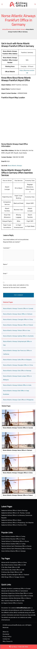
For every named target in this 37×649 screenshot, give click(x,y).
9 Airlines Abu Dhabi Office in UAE (11, 572)
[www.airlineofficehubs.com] (18, 4)
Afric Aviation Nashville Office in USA (12, 601)
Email (5, 273)
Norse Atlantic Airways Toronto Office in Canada (18, 308)
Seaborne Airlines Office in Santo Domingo (14, 510)
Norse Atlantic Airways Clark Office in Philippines (18, 400)
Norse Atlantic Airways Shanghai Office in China (18, 365)
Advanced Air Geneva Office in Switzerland (14, 591)
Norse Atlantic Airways (19, 29)
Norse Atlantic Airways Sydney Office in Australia (18, 336)
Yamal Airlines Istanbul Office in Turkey (13, 544)
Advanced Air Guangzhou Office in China (14, 562)
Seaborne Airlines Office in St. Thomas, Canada (15, 513)
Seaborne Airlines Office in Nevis (11, 520)
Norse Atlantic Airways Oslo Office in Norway (17, 371)
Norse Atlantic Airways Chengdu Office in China (18, 319)
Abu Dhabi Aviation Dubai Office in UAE (13, 565)
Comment (6, 248)
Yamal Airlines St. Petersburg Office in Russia (15, 541)
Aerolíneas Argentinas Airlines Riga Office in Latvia (17, 593)
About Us (5, 632)
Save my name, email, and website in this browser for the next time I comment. (16, 286)
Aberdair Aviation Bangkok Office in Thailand (15, 575)
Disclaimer (6, 634)
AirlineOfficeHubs (7, 29)
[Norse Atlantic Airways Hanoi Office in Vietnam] (18, 442)
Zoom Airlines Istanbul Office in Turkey (13, 536)
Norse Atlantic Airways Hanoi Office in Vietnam (17, 314)
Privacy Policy (7, 636)
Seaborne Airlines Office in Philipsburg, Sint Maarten (17, 523)
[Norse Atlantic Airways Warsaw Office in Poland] (18, 487)
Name (5, 264)
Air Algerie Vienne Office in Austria (12, 603)
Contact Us (6, 639)
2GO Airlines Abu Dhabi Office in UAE (12, 570)
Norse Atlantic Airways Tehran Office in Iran (16, 330)
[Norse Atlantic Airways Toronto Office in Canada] (18, 419)
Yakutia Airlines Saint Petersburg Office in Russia (16, 546)
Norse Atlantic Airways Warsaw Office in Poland (18, 325)
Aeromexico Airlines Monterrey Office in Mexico (16, 598)
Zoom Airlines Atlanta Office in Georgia (13, 551)
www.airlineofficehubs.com (15, 625)
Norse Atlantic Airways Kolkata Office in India (17, 385)
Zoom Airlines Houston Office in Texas (13, 539)
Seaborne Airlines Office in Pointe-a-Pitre (14, 525)
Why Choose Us (7, 641)
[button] (35, 4)
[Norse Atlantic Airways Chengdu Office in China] (18, 464)
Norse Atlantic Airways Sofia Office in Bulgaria (17, 360)
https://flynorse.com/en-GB (27, 71)
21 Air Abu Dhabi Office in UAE (10, 567)
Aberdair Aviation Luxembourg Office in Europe (15, 588)
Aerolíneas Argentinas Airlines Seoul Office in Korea (17, 596)
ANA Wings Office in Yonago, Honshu (13, 577)
